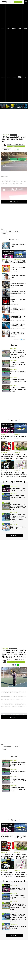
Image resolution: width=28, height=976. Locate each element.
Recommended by (17, 339)
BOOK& (20, 77)
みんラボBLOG (13, 135)
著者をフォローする (15, 146)
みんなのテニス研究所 (7, 231)
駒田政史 (16, 231)
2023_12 (4, 749)
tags (25, 77)
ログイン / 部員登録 (18, 2)
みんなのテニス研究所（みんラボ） (16, 144)
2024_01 (4, 233)
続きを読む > (14, 201)
